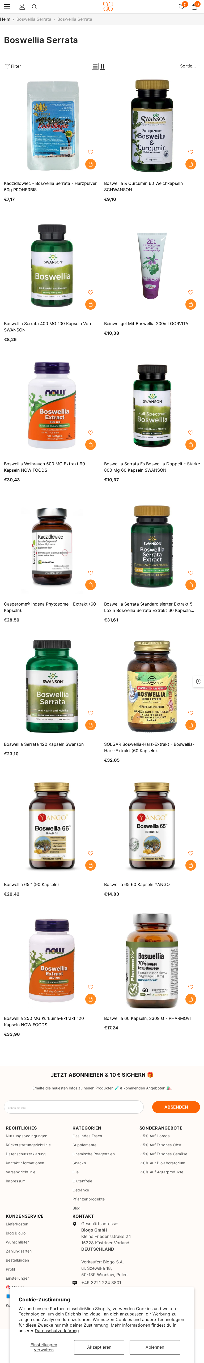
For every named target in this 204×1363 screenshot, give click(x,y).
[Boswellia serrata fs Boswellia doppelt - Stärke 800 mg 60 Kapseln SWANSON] (152, 406)
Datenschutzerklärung (57, 1330)
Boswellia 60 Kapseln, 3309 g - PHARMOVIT (148, 1018)
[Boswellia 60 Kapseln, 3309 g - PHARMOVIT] (152, 960)
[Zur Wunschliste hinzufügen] (90, 152)
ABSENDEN (176, 1107)
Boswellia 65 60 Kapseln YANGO (137, 884)
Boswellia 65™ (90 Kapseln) (31, 884)
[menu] (7, 6)
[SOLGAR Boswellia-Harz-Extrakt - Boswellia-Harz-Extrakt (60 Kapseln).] (152, 686)
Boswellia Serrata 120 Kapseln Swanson (44, 744)
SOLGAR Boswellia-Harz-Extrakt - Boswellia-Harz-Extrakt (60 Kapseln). (149, 747)
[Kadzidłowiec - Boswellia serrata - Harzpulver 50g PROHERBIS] (52, 125)
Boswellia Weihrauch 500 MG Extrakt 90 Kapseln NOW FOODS (44, 467)
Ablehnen (155, 1347)
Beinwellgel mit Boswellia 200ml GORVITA (146, 323)
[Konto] (22, 7)
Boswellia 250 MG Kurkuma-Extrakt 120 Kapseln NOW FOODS (44, 1021)
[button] (95, 66)
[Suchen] (34, 7)
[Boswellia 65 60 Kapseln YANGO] (152, 827)
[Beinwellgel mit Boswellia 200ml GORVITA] (152, 266)
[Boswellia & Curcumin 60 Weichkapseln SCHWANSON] (152, 125)
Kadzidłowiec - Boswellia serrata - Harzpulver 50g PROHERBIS (50, 186)
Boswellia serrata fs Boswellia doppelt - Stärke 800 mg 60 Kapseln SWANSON (152, 467)
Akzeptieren (99, 1347)
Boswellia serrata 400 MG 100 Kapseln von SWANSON (47, 327)
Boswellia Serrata (33, 19)
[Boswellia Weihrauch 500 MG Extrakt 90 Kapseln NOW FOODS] (52, 406)
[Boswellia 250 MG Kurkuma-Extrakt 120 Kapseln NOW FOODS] (52, 960)
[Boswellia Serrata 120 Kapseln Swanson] (52, 686)
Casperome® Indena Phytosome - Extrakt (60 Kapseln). (50, 607)
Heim (5, 19)
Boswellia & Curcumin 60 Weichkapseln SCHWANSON (143, 186)
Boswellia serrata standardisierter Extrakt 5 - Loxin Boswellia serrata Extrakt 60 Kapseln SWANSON (150, 607)
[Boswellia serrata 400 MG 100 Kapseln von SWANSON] (52, 266)
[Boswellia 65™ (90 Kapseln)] (52, 827)
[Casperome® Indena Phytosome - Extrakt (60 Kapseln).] (52, 546)
